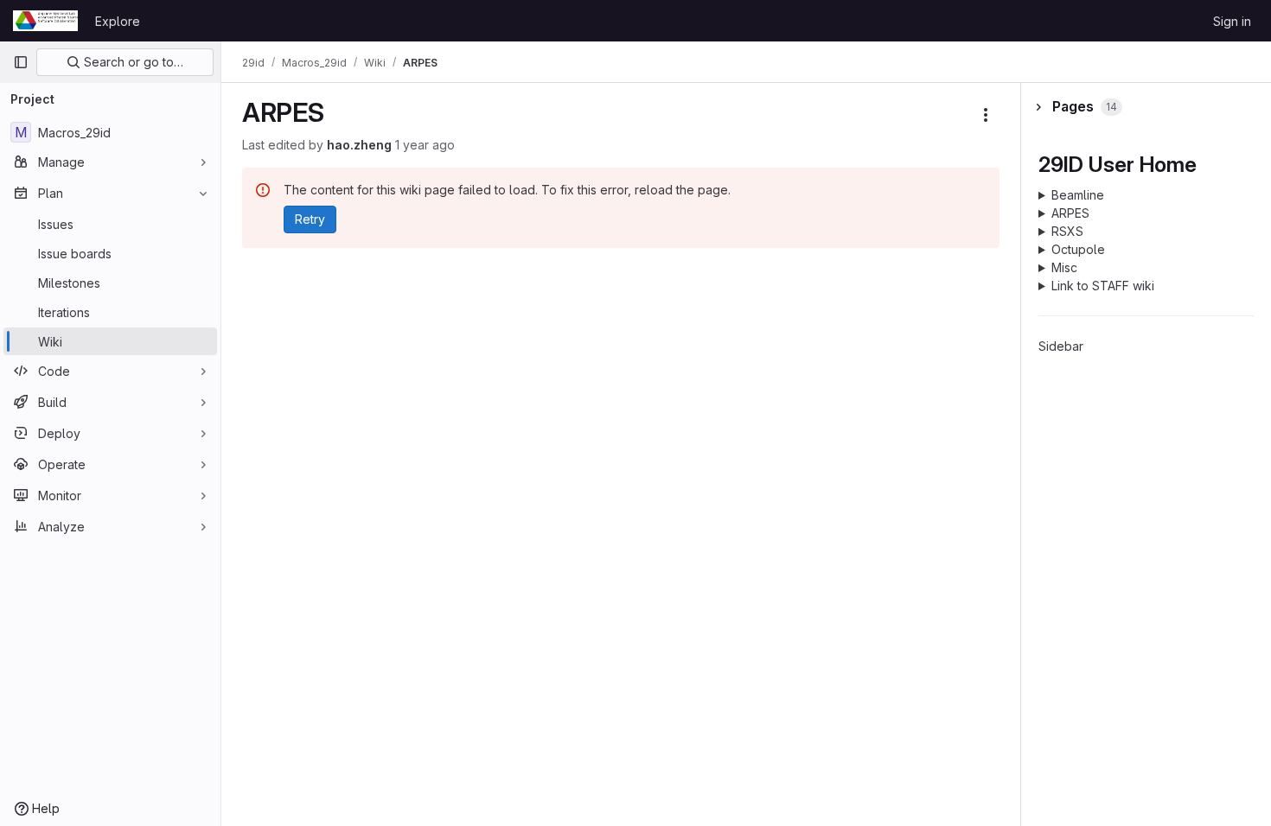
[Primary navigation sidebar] (21, 62)
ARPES (1070, 213)
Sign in (1232, 21)
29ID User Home (1117, 164)
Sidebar (1060, 346)
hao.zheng (359, 144)
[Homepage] (45, 21)
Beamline (1077, 194)
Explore (117, 21)
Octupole (1078, 249)
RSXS (1067, 231)
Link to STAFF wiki (1102, 285)
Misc (1064, 267)
